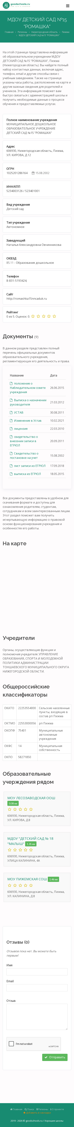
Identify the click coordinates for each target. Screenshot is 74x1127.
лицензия (20, 429)
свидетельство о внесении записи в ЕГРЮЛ (24, 441)
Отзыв (11, 1001)
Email (10, 981)
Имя (9, 965)
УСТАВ (18, 412)
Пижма (65, 32)
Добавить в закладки (38, 1112)
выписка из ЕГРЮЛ (27, 474)
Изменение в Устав (27, 421)
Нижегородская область (44, 32)
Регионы (22, 32)
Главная (9, 32)
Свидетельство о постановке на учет (24, 455)
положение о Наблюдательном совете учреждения (28, 387)
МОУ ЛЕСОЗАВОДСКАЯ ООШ (31, 798)
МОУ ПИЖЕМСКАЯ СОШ (27, 879)
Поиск (30, 1109)
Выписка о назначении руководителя (28, 402)
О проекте (57, 1109)
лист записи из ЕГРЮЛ (29, 466)
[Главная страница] (16, 5)
